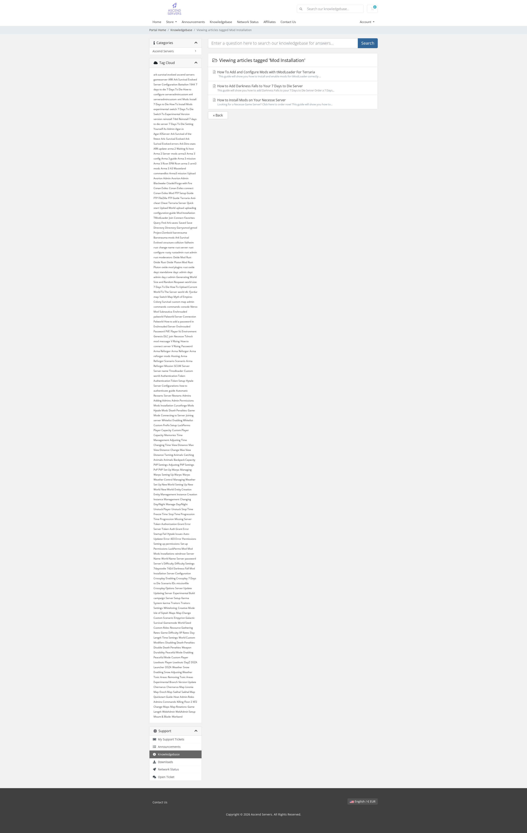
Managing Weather (184, 479)
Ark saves (172, 223)
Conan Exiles (161, 188)
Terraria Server (177, 203)
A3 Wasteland (178, 168)
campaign (159, 598)
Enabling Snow (162, 672)
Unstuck (176, 509)
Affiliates (270, 22)
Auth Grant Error (179, 529)
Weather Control (163, 479)
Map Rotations (178, 707)
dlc (186, 292)
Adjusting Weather (181, 672)
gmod (193, 227)
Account (366, 22)
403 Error (175, 539)
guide (172, 390)
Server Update (183, 588)
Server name (161, 371)
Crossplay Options (164, 588)
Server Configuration (179, 573)
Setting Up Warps (172, 474)
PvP (156, 469)
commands (173, 306)
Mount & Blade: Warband (168, 716)
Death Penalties (178, 410)
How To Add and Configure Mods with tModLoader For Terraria (268, 74)
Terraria (185, 198)
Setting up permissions (167, 544)
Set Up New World (164, 484)
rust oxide (189, 267)
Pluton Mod (180, 262)
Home (157, 22)
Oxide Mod (179, 257)
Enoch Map (166, 692)
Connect (178, 218)
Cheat (164, 203)
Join (171, 218)
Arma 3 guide (169, 158)
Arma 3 (165, 168)
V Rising (176, 346)
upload (180, 208)
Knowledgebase (221, 22)
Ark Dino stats (188, 143)
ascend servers (186, 74)
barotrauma (180, 232)
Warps (186, 474)
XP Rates (184, 632)
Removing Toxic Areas (180, 677)
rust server (181, 247)
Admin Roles (187, 697)
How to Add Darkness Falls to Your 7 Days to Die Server (275, 88)
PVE (168, 331)
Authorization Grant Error (176, 524)
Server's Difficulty (164, 563)
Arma (174, 351)
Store (170, 22)
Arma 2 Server (162, 153)
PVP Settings (161, 465)
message (165, 341)
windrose (180, 553)
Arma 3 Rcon (161, 163)
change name (167, 247)
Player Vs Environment (183, 331)
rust (156, 247)
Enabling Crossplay (177, 578)
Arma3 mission (178, 173)
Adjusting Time (178, 440)
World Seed (184, 623)
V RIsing (175, 341)
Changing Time (162, 445)
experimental (161, 109)
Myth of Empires (183, 297)
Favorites (189, 218)
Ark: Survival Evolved (173, 139)
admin (183, 272)
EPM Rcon (174, 163)
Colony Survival (162, 302)
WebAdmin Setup (185, 711)
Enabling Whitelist (183, 420)
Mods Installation (163, 405)
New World (167, 489)
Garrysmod (183, 227)
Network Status (248, 22)
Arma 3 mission (187, 158)
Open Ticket (165, 777)
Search (367, 43)
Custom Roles (161, 627)
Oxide (170, 262)
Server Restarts (173, 395)
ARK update (160, 148)
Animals (168, 460)
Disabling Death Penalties (180, 642)
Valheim (189, 242)
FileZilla (163, 198)
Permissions (189, 539)
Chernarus (160, 687)
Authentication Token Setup (169, 381)
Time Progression (164, 519)
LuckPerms (184, 425)
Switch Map (166, 297)
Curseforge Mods (184, 405)
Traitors (175, 603)
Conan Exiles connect (181, 188)
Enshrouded (180, 311)
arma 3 (185, 163)
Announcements (193, 22)
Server (186, 366)
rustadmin (178, 252)
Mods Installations (164, 553)
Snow (186, 667)
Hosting (175, 356)
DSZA (168, 667)
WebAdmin (168, 711)
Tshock (189, 336)
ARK (170, 79)
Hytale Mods (161, 410)
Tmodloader (176, 371)
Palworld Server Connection (180, 316)
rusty (168, 252)
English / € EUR (364, 801)
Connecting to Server (173, 415)
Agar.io (179, 129)
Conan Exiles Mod (164, 193)
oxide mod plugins (172, 267)
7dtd (175, 119)
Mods (185, 99)
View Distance (180, 445)
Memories (170, 435)
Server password (186, 558)
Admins (186, 395)
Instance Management (166, 499)
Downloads (164, 762)
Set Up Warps (171, 469)
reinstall (167, 119)
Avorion (158, 178)
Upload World (167, 208)
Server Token (161, 529)
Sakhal (177, 692)
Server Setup (173, 598)
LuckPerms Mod (177, 548)
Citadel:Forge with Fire (179, 183)
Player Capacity (162, 430)
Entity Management (165, 494)
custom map (179, 302)
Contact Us (288, 22)
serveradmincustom (165, 99)
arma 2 (172, 148)
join (171, 336)
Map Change (183, 613)
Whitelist (167, 420)
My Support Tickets (170, 739)
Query (157, 223)
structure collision (173, 242)
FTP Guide (174, 198)
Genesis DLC (161, 336)
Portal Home (157, 30)
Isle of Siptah (161, 613)
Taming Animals (173, 455)
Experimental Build (184, 593)
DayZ (187, 662)
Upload (191, 173)
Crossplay (159, 578)
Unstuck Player (162, 509)
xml (179, 99)
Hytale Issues (175, 534)
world (181, 292)
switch (173, 109)
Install (193, 99)
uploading (190, 208)
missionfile (182, 583)
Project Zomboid (163, 232)
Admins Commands (165, 702)
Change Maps (161, 707)
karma (166, 603)
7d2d (170, 568)
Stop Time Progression (182, 514)
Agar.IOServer (162, 134)
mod (156, 341)
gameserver (161, 79)
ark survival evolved (165, 74)
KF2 (195, 702)
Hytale (189, 381)
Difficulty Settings (185, 563)
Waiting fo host (185, 148)
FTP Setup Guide (184, 193)
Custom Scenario (163, 618)
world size (191, 282)
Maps (172, 613)
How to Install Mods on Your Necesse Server (274, 102)
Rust (163, 262)
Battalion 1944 (186, 84)
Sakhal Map (188, 692)
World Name (168, 558)
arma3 (182, 153)
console (185, 306)
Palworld (158, 321)
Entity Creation (183, 489)
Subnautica (166, 311)
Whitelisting (170, 608)
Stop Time (187, 509)
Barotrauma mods (164, 237)
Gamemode (170, 623)
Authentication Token (173, 376)
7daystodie (160, 568)
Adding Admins (162, 400)
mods (174, 153)
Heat (176, 697)
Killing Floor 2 (184, 702)
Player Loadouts (174, 662)
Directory (170, 227)
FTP (156, 198)
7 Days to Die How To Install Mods (173, 104)
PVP (161, 469)
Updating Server (163, 593)
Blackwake (160, 183)
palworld (158, 316)
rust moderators (163, 257)
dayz (175, 272)
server (167, 346)
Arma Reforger (162, 351)
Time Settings (170, 637)
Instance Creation (187, 494)
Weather (177, 667)
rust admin (190, 252)
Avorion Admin (179, 178)
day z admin (168, 277)
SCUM (177, 366)
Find (163, 223)
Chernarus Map (175, 687)
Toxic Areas (160, 677)
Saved (182, 223)
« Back (218, 115)
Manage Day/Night (177, 504)
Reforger (184, 351)
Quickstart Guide (163, 697)
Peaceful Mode (174, 652)
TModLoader (161, 218)
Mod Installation (186, 213)
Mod (190, 548)
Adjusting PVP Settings (181, 465)
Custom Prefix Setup (165, 425)
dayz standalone (163, 272)
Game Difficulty (169, 632)
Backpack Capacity (184, 460)
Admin (167, 178)
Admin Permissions (183, 400)
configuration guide (165, 213)
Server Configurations (166, 385)
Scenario (180, 361)
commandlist (161, 173)
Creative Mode (186, 608)
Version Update (187, 682)
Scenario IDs (168, 583)
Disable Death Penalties (167, 647)
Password (186, 346)
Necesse (179, 336)
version (158, 119)
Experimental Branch (166, 682)
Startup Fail (160, 534)
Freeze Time (161, 514)
